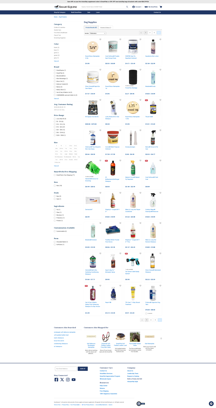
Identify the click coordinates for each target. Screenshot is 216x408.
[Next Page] (159, 33)
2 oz (61, 151)
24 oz (70, 151)
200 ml (75, 159)
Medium (71, 154)
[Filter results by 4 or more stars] (60, 107)
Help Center (103, 385)
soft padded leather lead (61, 335)
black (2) (56, 47)
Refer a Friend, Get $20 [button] (134, 379)
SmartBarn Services (106, 373)
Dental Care (57, 30)
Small (75, 154)
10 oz (75, 148)
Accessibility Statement (101, 404)
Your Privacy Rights (75, 404)
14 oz (56, 151)
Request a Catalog (133, 376)
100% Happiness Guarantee (108, 394)
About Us (130, 371)
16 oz (75, 145)
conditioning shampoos (61, 343)
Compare (150, 313)
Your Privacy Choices (88, 404)
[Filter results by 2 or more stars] (56, 107)
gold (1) (56, 52)
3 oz (56, 159)
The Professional (59, 157)
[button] (127, 7)
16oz (56, 148)
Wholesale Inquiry (105, 379)
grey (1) (56, 58)
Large (66, 154)
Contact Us (103, 371)
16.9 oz (61, 148)
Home (55, 17)
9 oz (61, 154)
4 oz (71, 148)
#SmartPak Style (132, 381)
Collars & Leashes (59, 27)
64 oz (56, 154)
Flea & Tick (57, 35)
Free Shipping (104, 391)
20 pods (71, 159)
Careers (110, 404)
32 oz (70, 145)
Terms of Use (57, 404)
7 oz (66, 148)
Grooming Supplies (60, 38)
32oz (75, 151)
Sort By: (87, 33)
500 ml (61, 159)
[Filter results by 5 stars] (61, 107)
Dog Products (63, 17)
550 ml (74, 157)
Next (161, 338)
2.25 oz (66, 151)
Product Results (91, 27)
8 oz (79, 157)
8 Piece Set (57, 162)
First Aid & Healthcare (60, 32)
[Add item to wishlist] (100, 39)
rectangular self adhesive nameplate (64, 332)
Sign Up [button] (82, 369)
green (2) (56, 55)
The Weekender (67, 157)
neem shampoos (59, 338)
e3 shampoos (58, 346)
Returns (102, 388)
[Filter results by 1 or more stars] (55, 107)
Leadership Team (132, 373)
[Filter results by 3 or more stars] (58, 107)
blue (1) (56, 50)
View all (56, 61)
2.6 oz (66, 159)
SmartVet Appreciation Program (110, 376)
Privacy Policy (65, 404)
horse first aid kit (59, 341)
